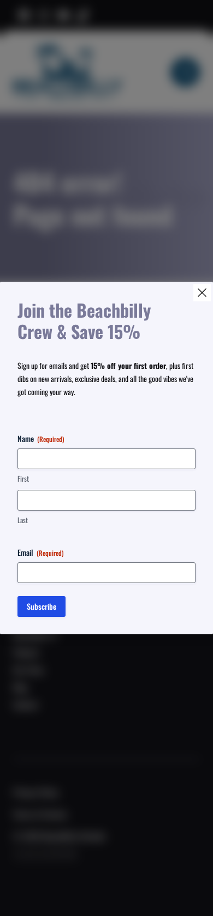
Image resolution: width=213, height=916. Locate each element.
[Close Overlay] (202, 292)
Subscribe (41, 606)
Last (22, 520)
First (23, 479)
